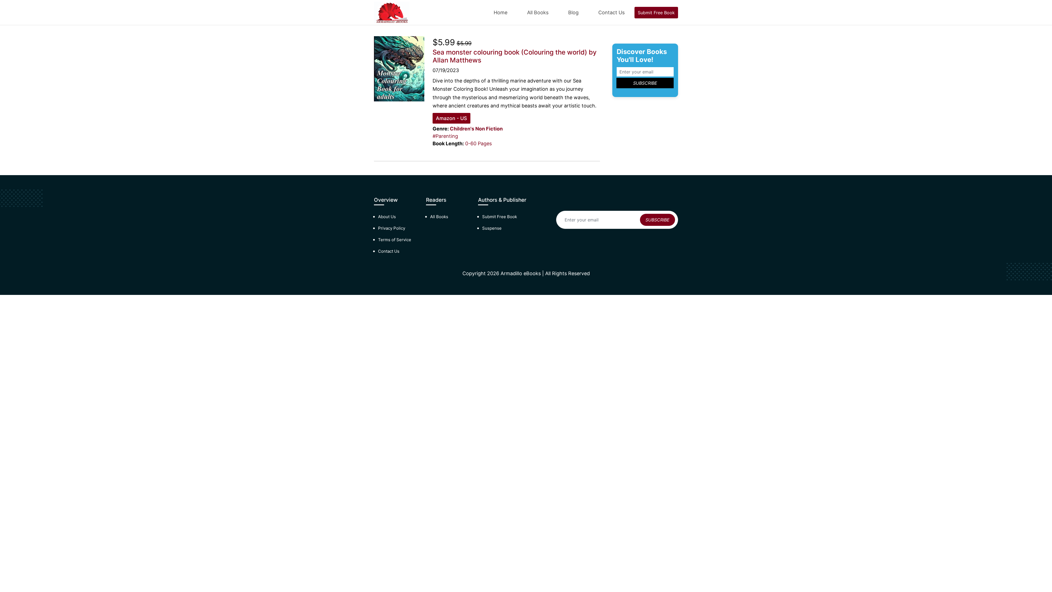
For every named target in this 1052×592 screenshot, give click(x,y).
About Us (387, 216)
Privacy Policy (391, 228)
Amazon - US (451, 118)
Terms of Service (394, 239)
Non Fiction (489, 129)
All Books (537, 12)
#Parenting (445, 136)
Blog (573, 12)
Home (500, 12)
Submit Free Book (656, 12)
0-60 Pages (478, 143)
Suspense (492, 228)
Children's (462, 129)
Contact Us (611, 12)
